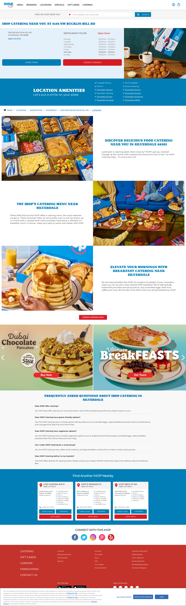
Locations (21, 110)
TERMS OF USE (72, 593)
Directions (31, 62)
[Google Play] (64, 587)
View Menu (55, 517)
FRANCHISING (29, 569)
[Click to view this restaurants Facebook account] (75, 537)
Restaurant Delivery (64, 554)
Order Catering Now (93, 317)
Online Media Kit (138, 558)
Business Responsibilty (140, 564)
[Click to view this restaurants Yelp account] (111, 537)
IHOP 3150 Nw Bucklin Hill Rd (74, 110)
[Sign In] (173, 4)
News (96, 558)
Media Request (137, 554)
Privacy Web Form (138, 561)
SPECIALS (59, 5)
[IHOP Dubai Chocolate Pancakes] (46, 357)
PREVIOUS (2, 358)
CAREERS (26, 563)
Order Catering (93, 62)
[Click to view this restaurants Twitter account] (84, 537)
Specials (60, 561)
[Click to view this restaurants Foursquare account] (102, 537)
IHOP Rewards (62, 558)
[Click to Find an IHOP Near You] (69, 14)
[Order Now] (179, 4)
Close (162, 597)
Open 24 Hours (49, 486)
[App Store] (79, 587)
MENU (20, 5)
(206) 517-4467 (48, 507)
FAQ (96, 561)
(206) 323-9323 (86, 507)
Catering (96, 110)
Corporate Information (139, 551)
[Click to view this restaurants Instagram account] (93, 537)
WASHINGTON (36, 110)
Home (10, 110)
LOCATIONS (45, 5)
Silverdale (51, 110)
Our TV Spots (99, 564)
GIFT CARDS (73, 5)
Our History (99, 554)
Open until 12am (125, 486)
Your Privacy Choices (124, 597)
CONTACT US (28, 575)
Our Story (98, 551)
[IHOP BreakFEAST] (139, 357)
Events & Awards (100, 568)
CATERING (88, 5)
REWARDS (31, 5)
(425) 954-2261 (123, 507)
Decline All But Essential (143, 597)
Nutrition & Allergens (139, 568)
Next (183, 358)
